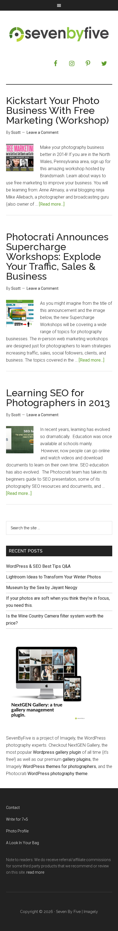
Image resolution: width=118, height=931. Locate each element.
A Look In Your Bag (22, 843)
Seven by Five (59, 34)
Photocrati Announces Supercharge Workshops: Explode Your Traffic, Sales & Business (57, 256)
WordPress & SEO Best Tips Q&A (38, 566)
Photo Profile (17, 831)
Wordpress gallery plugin (57, 752)
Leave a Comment (42, 132)
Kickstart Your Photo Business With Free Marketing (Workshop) (57, 110)
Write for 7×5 (17, 819)
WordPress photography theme (57, 773)
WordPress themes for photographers (59, 766)
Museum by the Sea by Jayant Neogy (41, 587)
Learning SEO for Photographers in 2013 (58, 397)
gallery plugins (77, 759)
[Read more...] (51, 204)
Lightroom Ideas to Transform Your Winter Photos (53, 577)
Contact (13, 807)
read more (35, 872)
